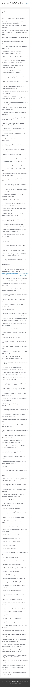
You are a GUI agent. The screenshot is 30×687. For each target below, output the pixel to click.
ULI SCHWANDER (12, 2)
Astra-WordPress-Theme (15, 683)
